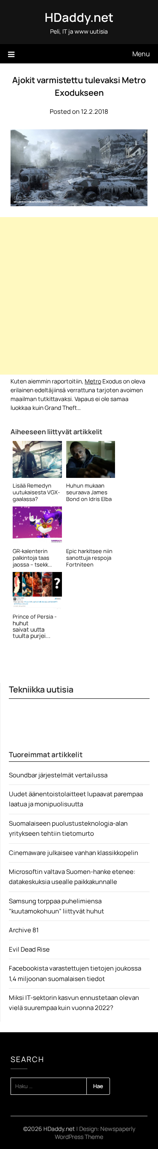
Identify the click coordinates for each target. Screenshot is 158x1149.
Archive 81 (24, 930)
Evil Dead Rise (29, 949)
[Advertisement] (79, 296)
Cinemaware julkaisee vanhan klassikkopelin (73, 852)
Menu (141, 53)
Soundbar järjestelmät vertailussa (58, 775)
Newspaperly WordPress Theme (95, 1133)
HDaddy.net (79, 17)
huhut (21, 623)
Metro (93, 381)
